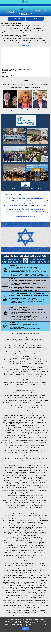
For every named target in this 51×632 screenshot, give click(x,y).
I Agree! (25, 628)
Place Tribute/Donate (17, 18)
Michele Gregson (25, 109)
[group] (25, 11)
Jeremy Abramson (40, 109)
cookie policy (27, 626)
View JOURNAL (35, 18)
